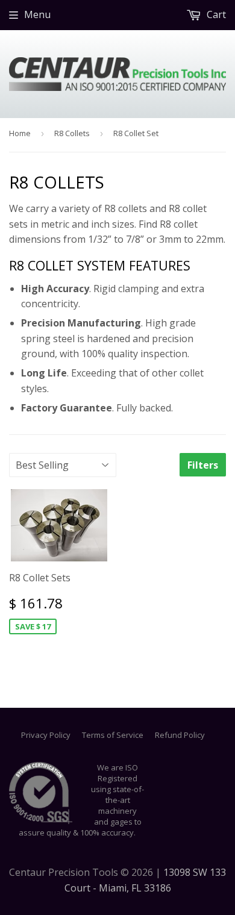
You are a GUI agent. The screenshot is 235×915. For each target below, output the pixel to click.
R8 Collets (72, 133)
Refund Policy (180, 734)
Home (20, 133)
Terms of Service (112, 734)
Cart (215, 14)
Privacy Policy (45, 734)
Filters (202, 465)
